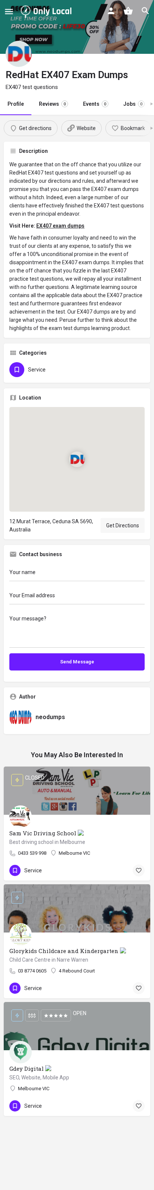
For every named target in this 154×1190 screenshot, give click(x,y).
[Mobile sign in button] (111, 11)
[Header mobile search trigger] (145, 11)
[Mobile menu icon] (9, 11)
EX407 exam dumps (60, 226)
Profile (15, 104)
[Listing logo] (19, 54)
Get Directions (122, 525)
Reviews (52, 104)
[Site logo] (47, 11)
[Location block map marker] (77, 459)
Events (94, 104)
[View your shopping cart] (128, 11)
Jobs (132, 104)
